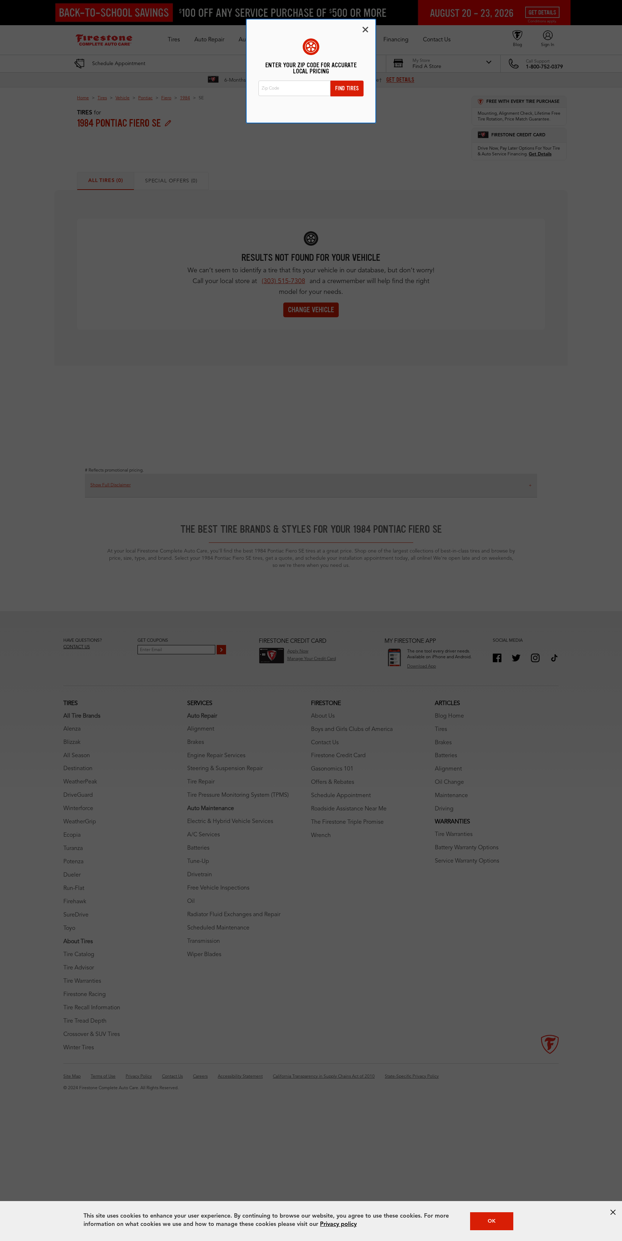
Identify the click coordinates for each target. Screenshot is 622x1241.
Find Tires (347, 88)
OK (492, 1221)
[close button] (613, 1212)
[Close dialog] (365, 29)
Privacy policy (338, 1224)
